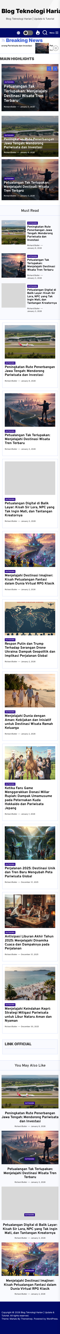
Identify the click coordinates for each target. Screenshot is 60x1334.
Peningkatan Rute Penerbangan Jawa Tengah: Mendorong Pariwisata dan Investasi (29, 143)
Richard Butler (42, 50)
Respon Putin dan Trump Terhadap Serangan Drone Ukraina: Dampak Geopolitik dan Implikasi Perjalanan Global (30, 650)
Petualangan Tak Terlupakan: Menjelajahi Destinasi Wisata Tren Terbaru (26, 93)
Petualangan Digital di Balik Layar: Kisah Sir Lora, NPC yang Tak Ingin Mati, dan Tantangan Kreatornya (42, 296)
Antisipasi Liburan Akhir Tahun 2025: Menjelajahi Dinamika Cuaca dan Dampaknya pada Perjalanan (29, 943)
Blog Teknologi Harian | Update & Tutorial (30, 11)
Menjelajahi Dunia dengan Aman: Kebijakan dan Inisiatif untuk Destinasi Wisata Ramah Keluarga (29, 722)
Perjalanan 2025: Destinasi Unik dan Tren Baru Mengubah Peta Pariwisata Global (30, 872)
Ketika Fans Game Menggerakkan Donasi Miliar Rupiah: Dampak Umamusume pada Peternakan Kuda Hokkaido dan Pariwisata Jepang (28, 798)
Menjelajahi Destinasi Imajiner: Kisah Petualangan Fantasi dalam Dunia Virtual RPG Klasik (29, 580)
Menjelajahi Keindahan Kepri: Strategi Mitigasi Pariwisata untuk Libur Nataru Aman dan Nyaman (28, 1015)
